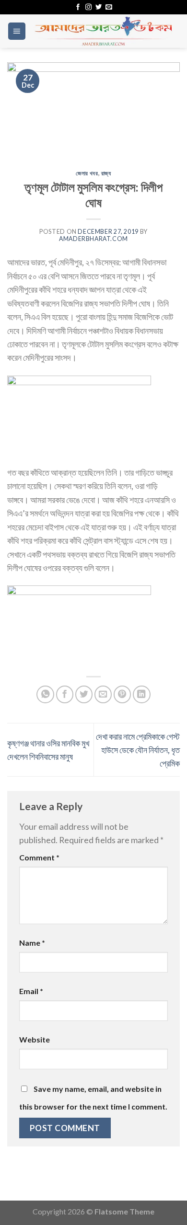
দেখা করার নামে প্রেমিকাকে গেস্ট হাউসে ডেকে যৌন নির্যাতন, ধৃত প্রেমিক (138, 750)
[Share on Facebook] (65, 694)
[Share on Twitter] (84, 694)
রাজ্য (106, 173)
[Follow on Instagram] (88, 7)
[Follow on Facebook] (78, 7)
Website (34, 1039)
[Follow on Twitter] (98, 7)
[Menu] (16, 31)
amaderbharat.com (93, 238)
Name (32, 942)
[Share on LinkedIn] (142, 694)
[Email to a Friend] (103, 694)
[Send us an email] (108, 7)
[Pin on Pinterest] (122, 694)
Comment (39, 857)
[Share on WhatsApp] (45, 694)
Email (31, 991)
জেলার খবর (87, 173)
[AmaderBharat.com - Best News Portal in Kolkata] (103, 31)
